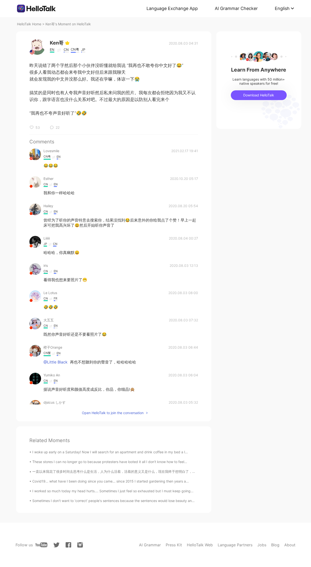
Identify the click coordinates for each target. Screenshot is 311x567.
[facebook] (68, 545)
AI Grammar (150, 544)
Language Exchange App (172, 8)
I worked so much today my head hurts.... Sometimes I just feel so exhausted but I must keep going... (112, 491)
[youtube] (41, 544)
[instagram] (80, 545)
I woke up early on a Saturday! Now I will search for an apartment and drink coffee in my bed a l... (110, 452)
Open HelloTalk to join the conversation (113, 413)
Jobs (261, 544)
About (289, 544)
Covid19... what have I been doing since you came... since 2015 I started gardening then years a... (110, 481)
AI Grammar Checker (236, 8)
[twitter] (56, 545)
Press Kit (174, 544)
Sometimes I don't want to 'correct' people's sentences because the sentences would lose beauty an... (113, 501)
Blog (275, 544)
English (282, 8)
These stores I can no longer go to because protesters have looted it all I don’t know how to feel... (109, 462)
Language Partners (235, 544)
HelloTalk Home (29, 24)
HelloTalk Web (200, 544)
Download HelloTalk (258, 95)
